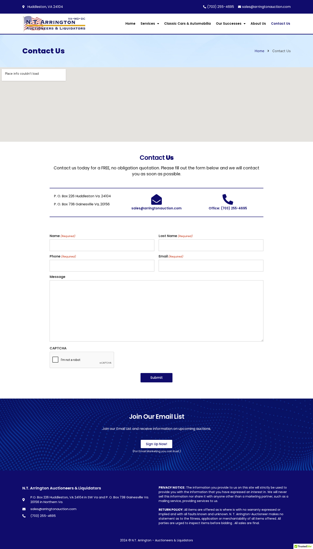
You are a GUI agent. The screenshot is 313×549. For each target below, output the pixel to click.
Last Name (176, 236)
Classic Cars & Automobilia (187, 23)
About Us (258, 23)
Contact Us (280, 23)
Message (57, 277)
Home (130, 23)
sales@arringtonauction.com (156, 208)
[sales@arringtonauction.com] (156, 199)
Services (148, 23)
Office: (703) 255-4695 (228, 208)
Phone (63, 256)
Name (62, 236)
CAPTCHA (58, 348)
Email (171, 256)
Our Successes (228, 23)
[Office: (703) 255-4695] (228, 199)
